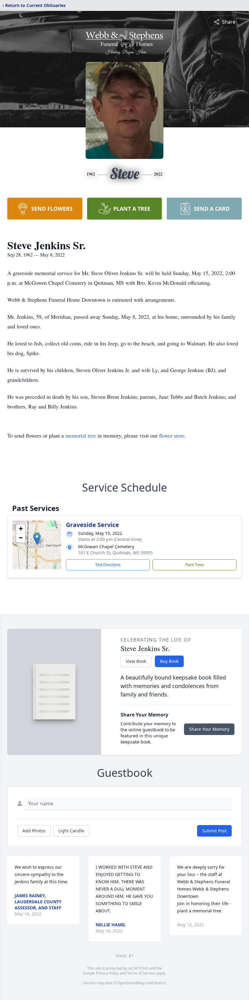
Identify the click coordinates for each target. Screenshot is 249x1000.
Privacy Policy (107, 973)
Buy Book (169, 661)
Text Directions (108, 564)
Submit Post (214, 831)
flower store (172, 435)
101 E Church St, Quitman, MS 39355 (115, 552)
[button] (37, 538)
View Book (136, 661)
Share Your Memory (209, 729)
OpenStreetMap (131, 982)
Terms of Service (141, 973)
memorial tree (80, 435)
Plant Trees (194, 564)
